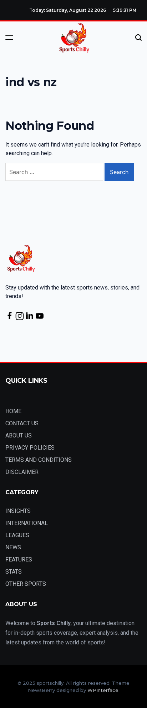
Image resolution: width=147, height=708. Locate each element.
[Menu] (9, 37)
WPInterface (102, 690)
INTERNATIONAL (26, 523)
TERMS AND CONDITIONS (38, 459)
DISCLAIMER (22, 472)
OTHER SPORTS (25, 583)
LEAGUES (17, 535)
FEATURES (18, 559)
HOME (13, 411)
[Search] (138, 37)
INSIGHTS (18, 511)
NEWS (13, 547)
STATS (13, 571)
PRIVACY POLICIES (30, 447)
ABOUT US (18, 435)
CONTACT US (22, 423)
